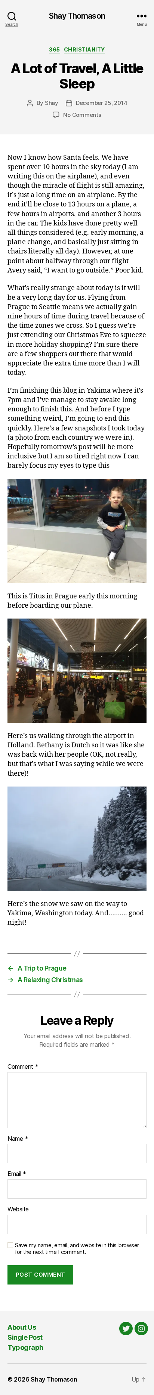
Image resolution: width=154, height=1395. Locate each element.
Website (18, 1209)
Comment (22, 1067)
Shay (51, 102)
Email (16, 1174)
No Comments (82, 114)
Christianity (84, 49)
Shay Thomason (77, 16)
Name (17, 1139)
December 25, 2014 (101, 102)
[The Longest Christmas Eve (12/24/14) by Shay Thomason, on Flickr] (77, 531)
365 (54, 49)
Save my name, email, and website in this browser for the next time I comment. (77, 1249)
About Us (21, 1327)
